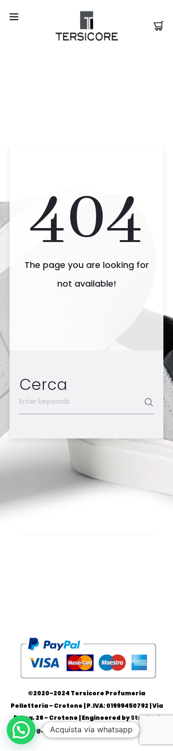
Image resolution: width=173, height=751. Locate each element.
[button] (21, 729)
